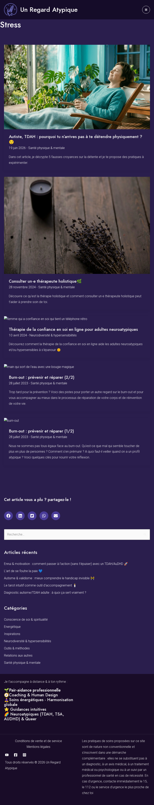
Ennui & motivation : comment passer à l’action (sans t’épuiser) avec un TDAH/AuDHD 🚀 (66, 564)
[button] (8, 515)
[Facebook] (15, 755)
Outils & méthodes (17, 648)
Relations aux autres (18, 655)
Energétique (12, 627)
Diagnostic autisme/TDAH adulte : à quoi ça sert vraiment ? (45, 592)
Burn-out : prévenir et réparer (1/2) (41, 431)
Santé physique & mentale (46, 148)
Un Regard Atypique (49, 9)
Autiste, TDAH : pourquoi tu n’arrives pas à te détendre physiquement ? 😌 (75, 139)
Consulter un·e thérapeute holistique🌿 (45, 281)
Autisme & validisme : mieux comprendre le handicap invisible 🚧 (49, 578)
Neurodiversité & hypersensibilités (53, 335)
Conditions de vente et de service (38, 741)
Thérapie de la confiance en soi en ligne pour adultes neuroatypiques (73, 329)
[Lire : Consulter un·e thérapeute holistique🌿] (77, 225)
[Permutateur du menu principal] (146, 10)
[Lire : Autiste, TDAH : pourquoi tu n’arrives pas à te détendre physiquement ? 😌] (77, 87)
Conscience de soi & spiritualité (26, 619)
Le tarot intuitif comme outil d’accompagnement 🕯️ (40, 585)
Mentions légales (38, 747)
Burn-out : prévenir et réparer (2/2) (41, 377)
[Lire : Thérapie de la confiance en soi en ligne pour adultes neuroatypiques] (45, 319)
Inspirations (12, 634)
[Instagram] (24, 755)
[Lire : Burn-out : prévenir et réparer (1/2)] (11, 420)
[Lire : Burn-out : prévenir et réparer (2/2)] (39, 367)
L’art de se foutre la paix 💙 (23, 571)
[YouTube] (7, 755)
